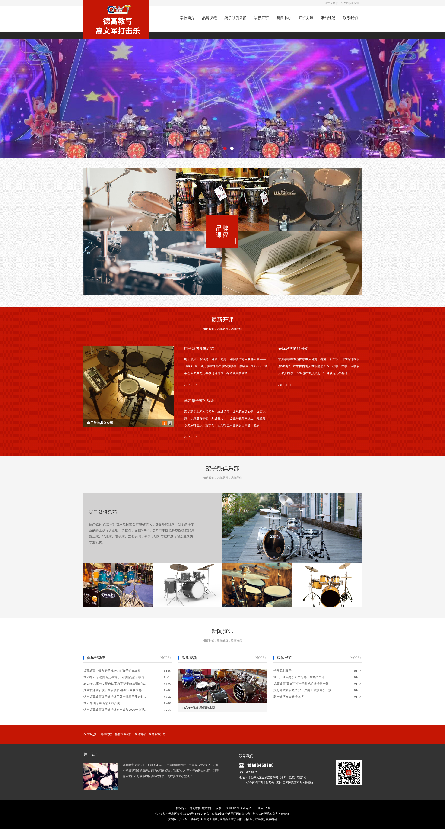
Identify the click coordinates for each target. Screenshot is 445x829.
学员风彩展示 (282, 670)
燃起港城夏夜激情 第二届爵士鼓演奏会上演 (302, 690)
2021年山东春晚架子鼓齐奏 (101, 703)
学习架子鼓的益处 (199, 401)
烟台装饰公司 (157, 734)
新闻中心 (283, 18)
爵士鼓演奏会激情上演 (288, 696)
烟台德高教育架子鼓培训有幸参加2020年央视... (114, 709)
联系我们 (356, 3)
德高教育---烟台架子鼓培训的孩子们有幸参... (113, 670)
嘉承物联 (106, 734)
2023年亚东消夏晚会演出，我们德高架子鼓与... (114, 677)
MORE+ (166, 657)
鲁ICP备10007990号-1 (232, 808)
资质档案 (271, 819)
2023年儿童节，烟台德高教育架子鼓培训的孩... (114, 683)
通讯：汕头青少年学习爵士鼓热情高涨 (299, 677)
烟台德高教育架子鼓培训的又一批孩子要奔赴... (114, 696)
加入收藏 (343, 3)
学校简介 (187, 18)
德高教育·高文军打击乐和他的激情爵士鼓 (301, 683)
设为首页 (330, 3)
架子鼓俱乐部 (235, 18)
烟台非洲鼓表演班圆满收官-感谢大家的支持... (113, 690)
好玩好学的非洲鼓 (100, 423)
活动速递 (328, 18)
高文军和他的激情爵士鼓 (198, 707)
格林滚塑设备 (123, 734)
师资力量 (306, 18)
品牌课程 (209, 18)
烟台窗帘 (140, 734)
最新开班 (261, 18)
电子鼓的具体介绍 (199, 348)
